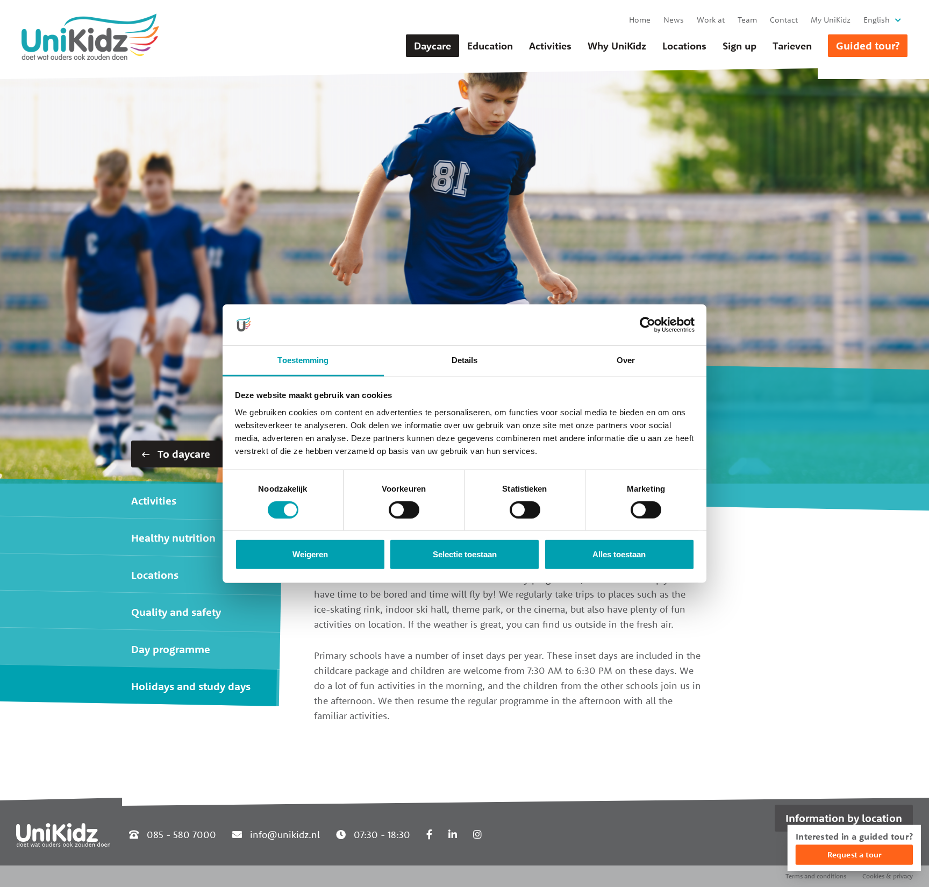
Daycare (432, 45)
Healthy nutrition (173, 537)
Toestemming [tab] (302, 360)
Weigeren (310, 554)
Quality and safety (176, 612)
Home (640, 20)
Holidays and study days (191, 686)
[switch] (404, 510)
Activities (550, 45)
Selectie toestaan (465, 554)
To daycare (182, 453)
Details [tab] (465, 360)
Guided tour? (867, 45)
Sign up (739, 45)
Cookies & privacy (887, 876)
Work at (711, 20)
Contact (784, 20)
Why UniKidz (617, 45)
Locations (684, 45)
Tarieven (792, 45)
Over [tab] (626, 360)
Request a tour (854, 854)
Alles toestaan (619, 554)
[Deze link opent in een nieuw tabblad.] (429, 834)
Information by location (843, 818)
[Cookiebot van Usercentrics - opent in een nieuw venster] (648, 325)
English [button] (876, 20)
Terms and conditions (815, 876)
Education (490, 45)
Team (747, 20)
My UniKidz (831, 20)
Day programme (170, 649)
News (673, 20)
